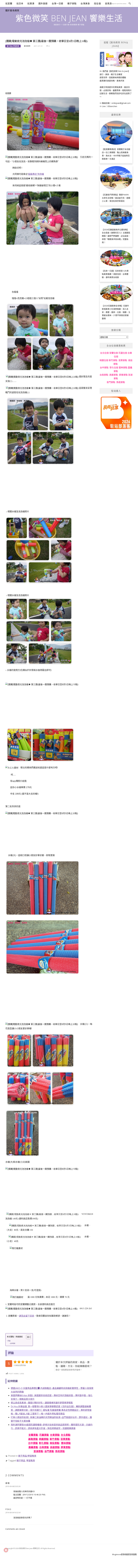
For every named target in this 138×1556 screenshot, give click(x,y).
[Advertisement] (49, 69)
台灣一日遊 (57, 3)
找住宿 (97, 3)
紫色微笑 (27, 46)
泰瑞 (7, 1483)
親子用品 (21, 1460)
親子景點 (72, 3)
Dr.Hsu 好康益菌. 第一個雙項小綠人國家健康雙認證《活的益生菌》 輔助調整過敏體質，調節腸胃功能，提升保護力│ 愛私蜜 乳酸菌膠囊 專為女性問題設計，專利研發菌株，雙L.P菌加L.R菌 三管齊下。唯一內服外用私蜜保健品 (51, 1410)
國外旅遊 (43, 3)
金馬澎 (108, 3)
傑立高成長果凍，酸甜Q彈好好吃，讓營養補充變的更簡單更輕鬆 (42, 1402)
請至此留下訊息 (26, 1315)
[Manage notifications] (6, 1550)
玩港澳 (30, 3)
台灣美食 (85, 3)
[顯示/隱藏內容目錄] (27, 1337)
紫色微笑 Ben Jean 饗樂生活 (69, 18)
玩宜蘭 (8, 3)
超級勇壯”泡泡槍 (36, 174)
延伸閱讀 (12, 1343)
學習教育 (30, 1460)
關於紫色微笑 (12, 10)
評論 (9, 1341)
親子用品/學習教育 (13, 46)
